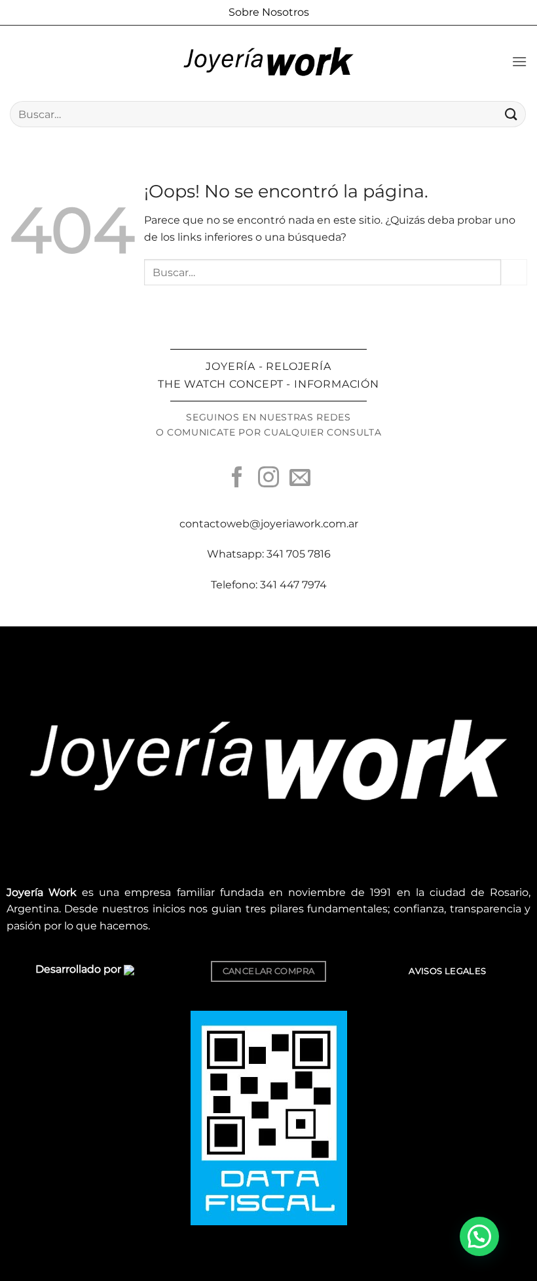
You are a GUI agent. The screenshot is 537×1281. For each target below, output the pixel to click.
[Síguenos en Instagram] (268, 479)
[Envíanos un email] (299, 479)
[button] (519, 61)
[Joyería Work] (268, 62)
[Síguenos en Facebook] (237, 479)
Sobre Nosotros (269, 12)
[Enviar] (511, 114)
